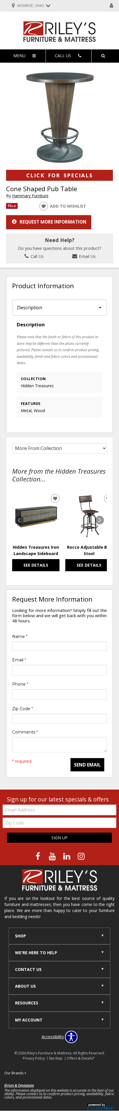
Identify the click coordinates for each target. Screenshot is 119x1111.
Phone (20, 684)
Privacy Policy (34, 1058)
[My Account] (111, 5)
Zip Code (22, 708)
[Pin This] (12, 207)
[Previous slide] (19, 520)
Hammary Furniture (30, 195)
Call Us (36, 256)
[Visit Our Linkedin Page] (67, 856)
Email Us (87, 256)
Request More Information (53, 222)
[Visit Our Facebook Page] (38, 856)
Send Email (87, 765)
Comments (25, 732)
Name (19, 636)
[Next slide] (99, 520)
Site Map (56, 1058)
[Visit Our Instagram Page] (81, 856)
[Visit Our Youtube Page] (53, 856)
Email (19, 659)
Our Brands (15, 1073)
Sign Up (59, 837)
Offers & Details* (81, 1058)
